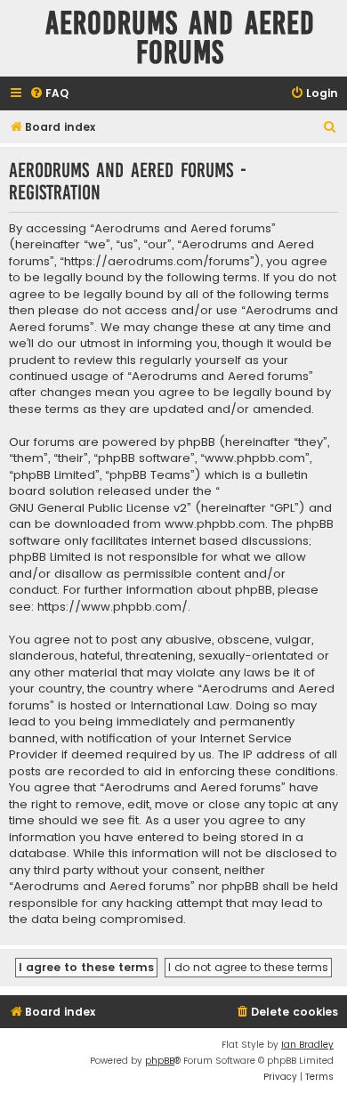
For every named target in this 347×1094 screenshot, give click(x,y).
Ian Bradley (307, 1044)
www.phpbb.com (215, 524)
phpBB (159, 1060)
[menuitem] (49, 94)
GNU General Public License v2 (98, 508)
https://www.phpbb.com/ (112, 607)
